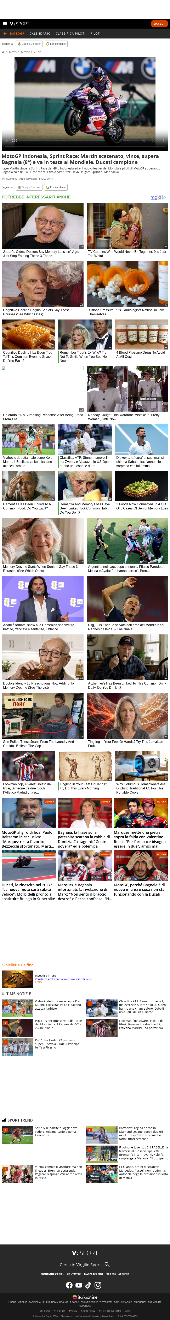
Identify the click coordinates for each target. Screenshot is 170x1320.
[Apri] (5, 24)
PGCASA (74, 1302)
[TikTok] (88, 1287)
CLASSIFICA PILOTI (71, 33)
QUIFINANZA (140, 1302)
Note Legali (59, 1311)
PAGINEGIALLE (37, 1302)
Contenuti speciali (52, 1274)
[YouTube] (78, 1287)
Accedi (159, 23)
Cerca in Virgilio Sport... (82, 1264)
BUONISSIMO (155, 1302)
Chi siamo (45, 1311)
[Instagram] (98, 1287)
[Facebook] (69, 1287)
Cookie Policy (88, 1311)
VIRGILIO (22, 1302)
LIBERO (12, 1302)
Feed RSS (111, 1274)
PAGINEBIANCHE (89, 1302)
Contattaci (74, 1274)
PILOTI (95, 33)
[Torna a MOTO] (5, 33)
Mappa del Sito (93, 1274)
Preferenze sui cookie (110, 1311)
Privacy (73, 1311)
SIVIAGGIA (126, 1302)
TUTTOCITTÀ (106, 1302)
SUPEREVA (85, 1306)
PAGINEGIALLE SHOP (57, 1302)
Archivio (124, 1274)
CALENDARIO (40, 33)
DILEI (116, 1302)
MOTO (13, 52)
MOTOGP (26, 52)
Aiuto (127, 1311)
